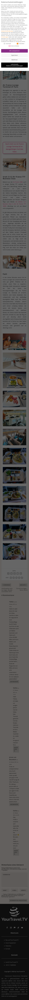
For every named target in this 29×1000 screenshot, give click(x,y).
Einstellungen (4, 37)
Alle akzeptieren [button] (14, 51)
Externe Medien (15, 46)
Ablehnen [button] (14, 60)
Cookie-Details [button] (7, 69)
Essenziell (8, 43)
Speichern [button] (14, 55)
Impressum (23, 69)
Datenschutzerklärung (7, 31)
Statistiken (21, 43)
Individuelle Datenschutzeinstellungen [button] (14, 65)
